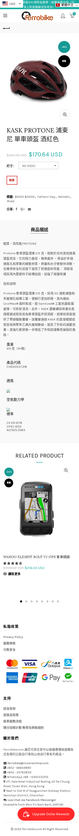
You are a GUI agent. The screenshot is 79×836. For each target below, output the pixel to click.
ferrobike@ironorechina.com (27, 763)
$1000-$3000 (25, 197)
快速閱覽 (66, 470)
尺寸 (10, 166)
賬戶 (63, 15)
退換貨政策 (11, 715)
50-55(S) (28, 166)
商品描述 (39, 229)
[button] (13, 563)
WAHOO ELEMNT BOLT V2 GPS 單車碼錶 (36, 557)
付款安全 (9, 650)
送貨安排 (9, 709)
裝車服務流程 (12, 721)
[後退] (6, 27)
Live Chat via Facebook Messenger (31, 800)
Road (10, 201)
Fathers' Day (46, 197)
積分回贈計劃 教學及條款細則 (23, 728)
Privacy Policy (13, 637)
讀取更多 (14, 574)
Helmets (64, 197)
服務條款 (9, 643)
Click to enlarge (65, 114)
